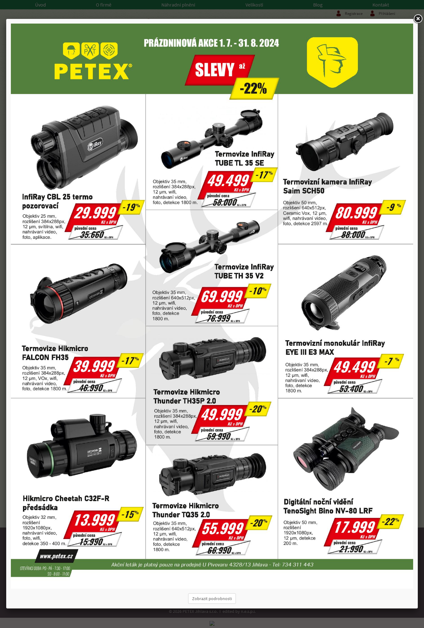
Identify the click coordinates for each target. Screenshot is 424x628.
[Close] (417, 18)
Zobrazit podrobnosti (212, 598)
